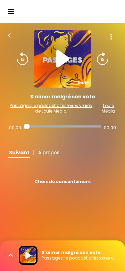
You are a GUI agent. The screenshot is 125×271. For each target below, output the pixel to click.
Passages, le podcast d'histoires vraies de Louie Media (51, 108)
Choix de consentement (62, 181)
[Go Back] (9, 34)
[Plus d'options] (111, 37)
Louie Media (108, 108)
